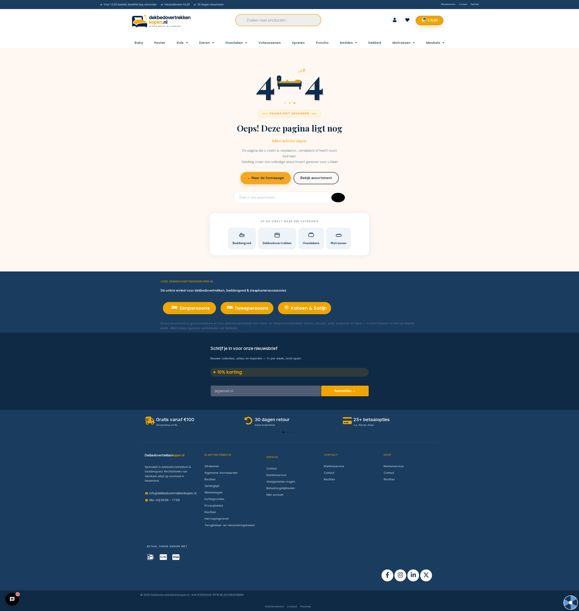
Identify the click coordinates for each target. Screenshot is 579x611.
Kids (180, 42)
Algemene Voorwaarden (221, 472)
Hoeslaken (234, 42)
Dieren (204, 42)
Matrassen (401, 42)
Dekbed (374, 42)
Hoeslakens (311, 243)
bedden (346, 42)
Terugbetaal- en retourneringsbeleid (229, 525)
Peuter (159, 42)
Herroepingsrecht (216, 518)
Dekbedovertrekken (277, 243)
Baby (139, 42)
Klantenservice (276, 475)
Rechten (210, 479)
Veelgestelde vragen (280, 481)
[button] (283, 432)
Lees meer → (248, 328)
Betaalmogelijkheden (280, 488)
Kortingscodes (214, 499)
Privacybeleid (213, 505)
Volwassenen (270, 42)
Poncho (322, 42)
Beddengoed (242, 243)
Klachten (210, 512)
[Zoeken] (338, 197)
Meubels (433, 42)
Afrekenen (211, 466)
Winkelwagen (213, 492)
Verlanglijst (211, 486)
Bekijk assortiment (316, 178)
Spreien (298, 42)
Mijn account (274, 494)
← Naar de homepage (265, 178)
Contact (271, 468)
